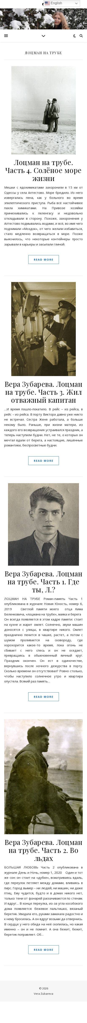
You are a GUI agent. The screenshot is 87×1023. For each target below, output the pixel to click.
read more (43, 259)
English (56, 3)
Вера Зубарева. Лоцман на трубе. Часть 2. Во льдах (44, 850)
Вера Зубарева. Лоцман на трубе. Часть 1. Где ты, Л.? (44, 581)
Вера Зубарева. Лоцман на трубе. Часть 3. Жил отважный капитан (44, 391)
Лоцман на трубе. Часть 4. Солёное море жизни (43, 170)
